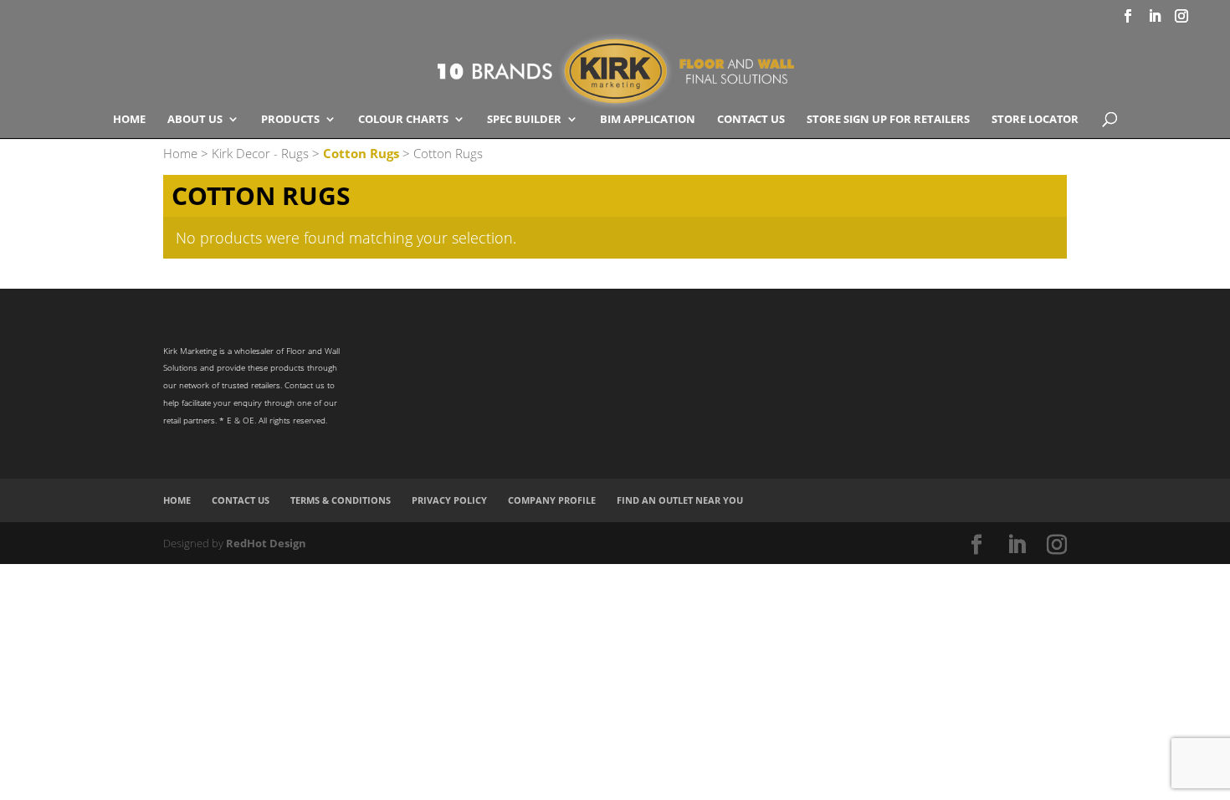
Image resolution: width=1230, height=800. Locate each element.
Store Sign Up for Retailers (888, 119)
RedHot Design (266, 543)
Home (129, 119)
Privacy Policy (449, 500)
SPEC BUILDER (524, 119)
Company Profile (552, 500)
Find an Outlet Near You (680, 500)
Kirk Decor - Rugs (260, 153)
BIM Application (647, 119)
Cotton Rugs (361, 153)
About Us (195, 119)
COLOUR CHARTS (403, 119)
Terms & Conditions (340, 500)
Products (290, 119)
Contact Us (751, 119)
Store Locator (1035, 119)
